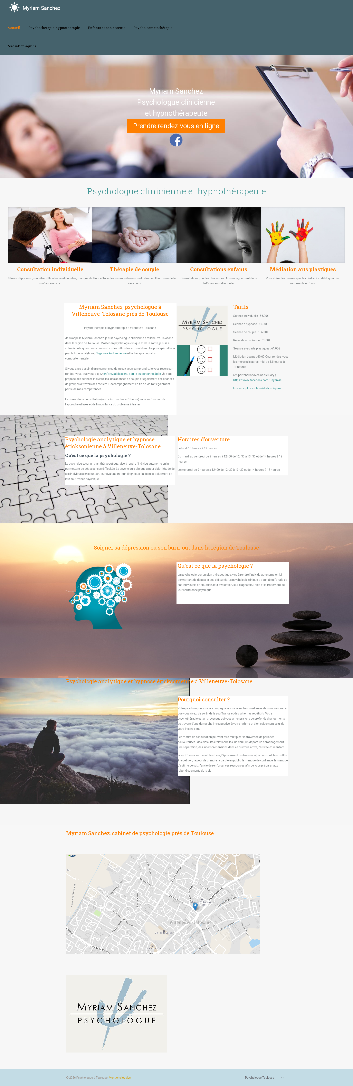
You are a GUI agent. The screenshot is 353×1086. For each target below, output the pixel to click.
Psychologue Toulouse (259, 1077)
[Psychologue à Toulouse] (39, 9)
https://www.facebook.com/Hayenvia (257, 380)
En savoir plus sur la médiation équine (257, 388)
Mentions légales (120, 1077)
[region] (176, 116)
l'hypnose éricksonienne (111, 353)
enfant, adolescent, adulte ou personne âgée (132, 373)
